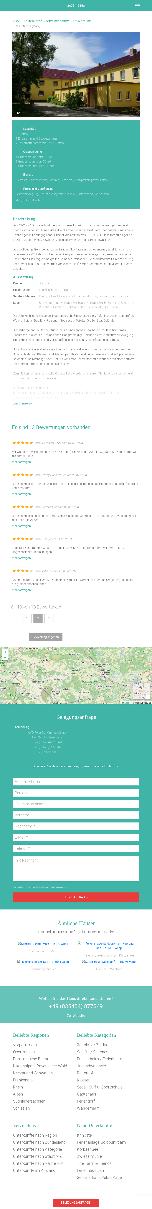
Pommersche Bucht (30, 1059)
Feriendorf (86, 1101)
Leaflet (127, 702)
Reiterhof (85, 1073)
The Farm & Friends (94, 1163)
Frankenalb (23, 1080)
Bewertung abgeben (45, 637)
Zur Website (76, 1016)
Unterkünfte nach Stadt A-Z (37, 1156)
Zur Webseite (47, 752)
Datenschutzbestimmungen (53, 887)
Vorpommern (25, 1045)
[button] (76, 671)
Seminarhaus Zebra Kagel (100, 1177)
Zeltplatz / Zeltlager (94, 1045)
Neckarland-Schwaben (33, 1073)
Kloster (83, 1080)
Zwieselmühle (89, 1156)
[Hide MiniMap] (148, 697)
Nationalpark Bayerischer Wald (40, 1066)
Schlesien (21, 1108)
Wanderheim (88, 1108)
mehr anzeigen (21, 462)
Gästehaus (86, 1094)
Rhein (18, 1087)
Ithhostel (85, 1135)
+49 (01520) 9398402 (47, 747)
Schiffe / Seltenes (92, 1052)
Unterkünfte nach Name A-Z (38, 1163)
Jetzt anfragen (76, 897)
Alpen (18, 1094)
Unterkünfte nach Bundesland (39, 1142)
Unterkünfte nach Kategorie (37, 1149)
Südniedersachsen (29, 1101)
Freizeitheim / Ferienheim (99, 1059)
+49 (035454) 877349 (47, 742)
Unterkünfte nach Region (35, 1135)
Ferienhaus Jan (90, 1170)
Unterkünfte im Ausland (34, 1170)
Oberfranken (24, 1052)
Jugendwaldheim (92, 1066)
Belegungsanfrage (75, 1202)
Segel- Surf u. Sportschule (100, 1087)
